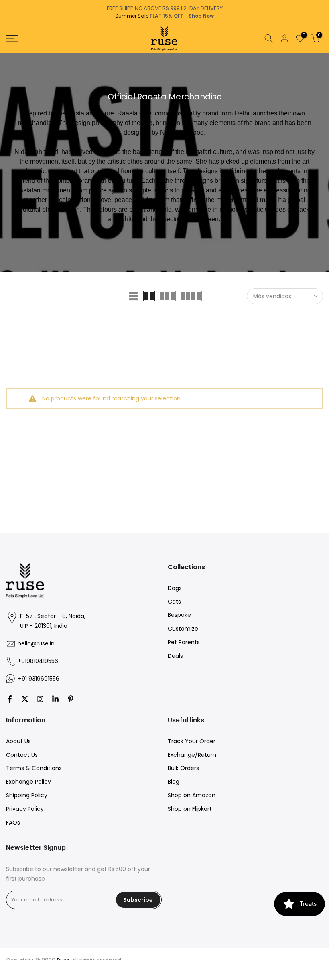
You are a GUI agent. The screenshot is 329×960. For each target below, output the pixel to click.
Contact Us (22, 755)
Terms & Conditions (34, 768)
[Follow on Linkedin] (55, 699)
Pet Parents (184, 642)
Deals (175, 656)
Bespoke (179, 615)
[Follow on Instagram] (40, 699)
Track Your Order (191, 741)
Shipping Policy (26, 795)
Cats (174, 602)
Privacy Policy (25, 809)
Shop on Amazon (191, 795)
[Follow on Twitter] (24, 699)
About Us (18, 741)
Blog (173, 782)
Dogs (175, 588)
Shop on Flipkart (190, 809)
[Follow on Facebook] (9, 699)
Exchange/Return (192, 755)
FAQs (13, 823)
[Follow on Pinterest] (70, 699)
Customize (183, 629)
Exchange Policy (28, 782)
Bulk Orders (183, 768)
